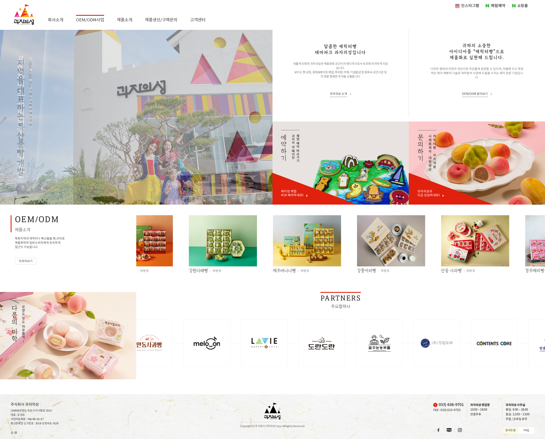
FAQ (526, 430)
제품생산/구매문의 (161, 20)
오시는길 (510, 430)
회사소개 (55, 20)
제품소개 (124, 20)
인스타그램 (470, 6)
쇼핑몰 (522, 6)
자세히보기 (26, 261)
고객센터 (197, 20)
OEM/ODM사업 (90, 20)
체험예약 (498, 6)
